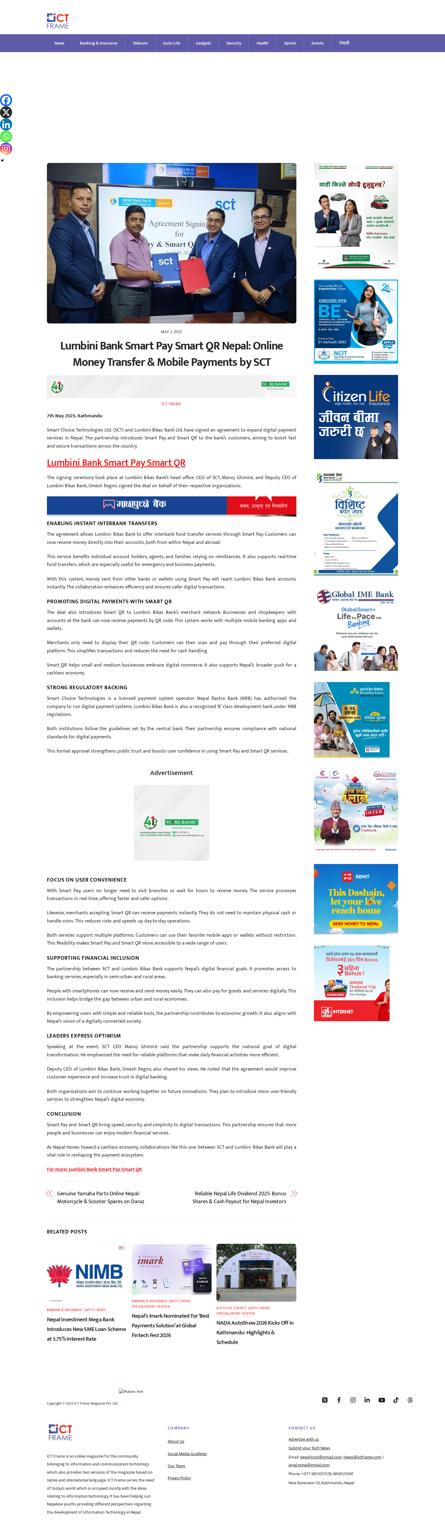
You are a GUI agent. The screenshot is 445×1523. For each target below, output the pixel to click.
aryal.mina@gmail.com (309, 1465)
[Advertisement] (222, 97)
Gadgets (203, 43)
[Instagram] (6, 149)
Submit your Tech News (309, 1448)
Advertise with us (303, 1439)
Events (318, 43)
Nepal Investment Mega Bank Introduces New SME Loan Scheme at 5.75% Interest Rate (86, 1329)
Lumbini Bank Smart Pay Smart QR (116, 463)
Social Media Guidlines (187, 1454)
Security (233, 43)
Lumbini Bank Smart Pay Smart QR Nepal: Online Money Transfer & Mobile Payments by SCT (171, 354)
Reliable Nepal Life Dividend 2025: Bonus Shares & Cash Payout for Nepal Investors (239, 1198)
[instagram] (353, 1399)
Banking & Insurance (98, 43)
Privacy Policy (179, 1478)
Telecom (140, 43)
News (59, 43)
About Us (176, 1441)
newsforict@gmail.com (321, 1457)
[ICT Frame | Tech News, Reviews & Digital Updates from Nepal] (58, 26)
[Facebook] (6, 100)
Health (263, 43)
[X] (6, 112)
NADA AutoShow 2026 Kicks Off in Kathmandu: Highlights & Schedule (255, 1332)
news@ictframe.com (362, 1457)
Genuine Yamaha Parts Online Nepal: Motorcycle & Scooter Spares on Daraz (100, 1198)
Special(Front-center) (151, 1306)
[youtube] (382, 1399)
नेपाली (344, 43)
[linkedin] (367, 1399)
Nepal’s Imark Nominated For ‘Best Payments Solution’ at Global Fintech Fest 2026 (170, 1325)
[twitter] (325, 1399)
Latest (89, 1310)
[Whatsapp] (6, 137)
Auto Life (171, 43)
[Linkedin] (6, 124)
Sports (290, 43)
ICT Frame (171, 404)
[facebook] (339, 1399)
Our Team (176, 1466)
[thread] (410, 1399)
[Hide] (2, 160)
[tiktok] (396, 1399)
